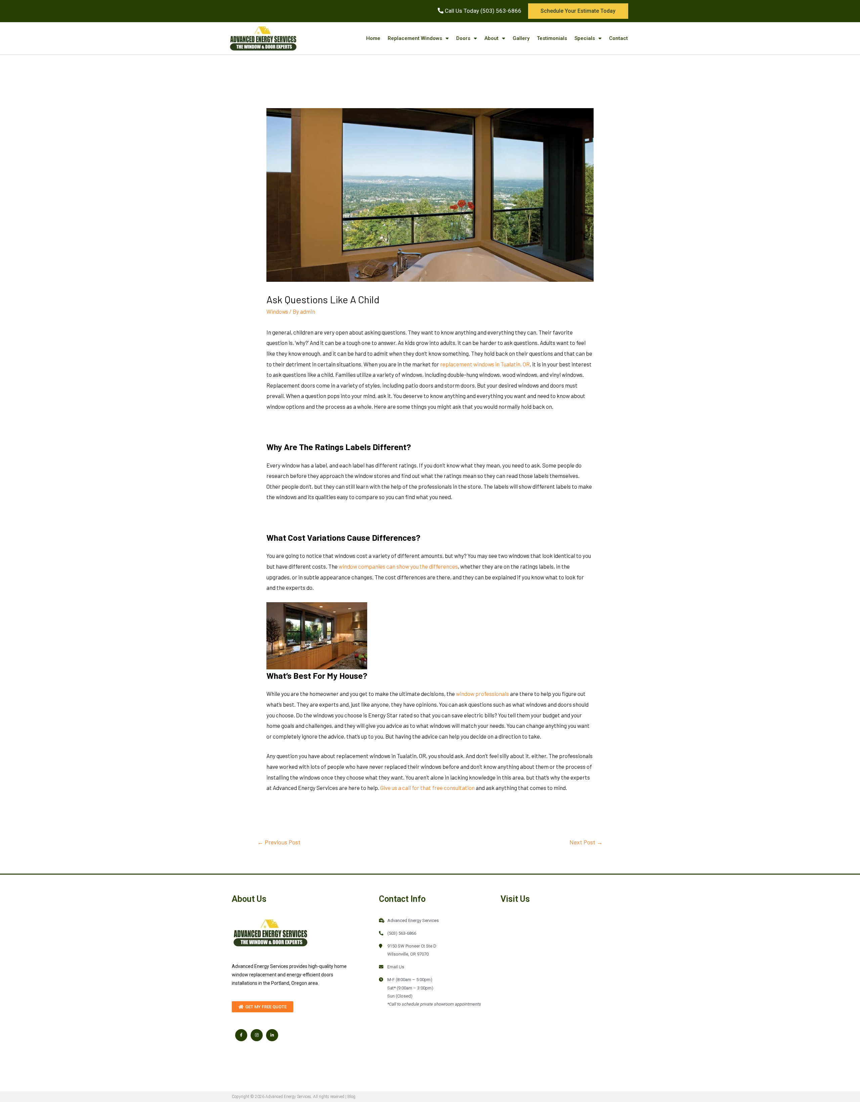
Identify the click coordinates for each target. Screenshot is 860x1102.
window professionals (482, 693)
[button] (578, 11)
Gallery (521, 38)
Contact (618, 38)
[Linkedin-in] (272, 1035)
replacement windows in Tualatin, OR (485, 364)
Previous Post (278, 842)
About (491, 38)
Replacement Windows (415, 38)
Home (373, 38)
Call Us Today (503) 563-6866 (482, 10)
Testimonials (552, 38)
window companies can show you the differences (398, 566)
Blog (351, 1096)
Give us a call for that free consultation (427, 787)
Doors (463, 38)
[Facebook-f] (241, 1035)
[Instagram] (257, 1035)
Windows (277, 311)
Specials (584, 38)
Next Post (586, 842)
